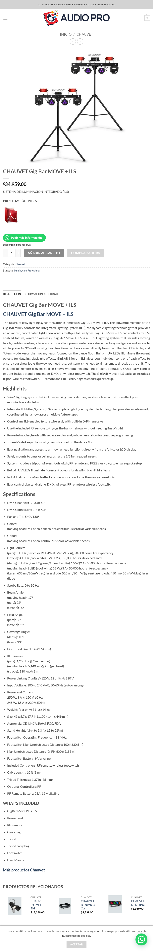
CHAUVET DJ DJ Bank (138, 902)
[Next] (150, 909)
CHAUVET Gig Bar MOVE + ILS (38, 314)
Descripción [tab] (12, 294)
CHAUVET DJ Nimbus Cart (88, 904)
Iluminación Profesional (27, 270)
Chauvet (84, 34)
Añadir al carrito (44, 253)
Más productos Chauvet (24, 869)
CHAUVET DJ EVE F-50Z (37, 904)
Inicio (66, 34)
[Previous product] (80, 41)
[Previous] (3, 909)
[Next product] (73, 41)
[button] (5, 18)
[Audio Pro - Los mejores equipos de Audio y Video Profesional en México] (76, 18)
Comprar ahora (85, 253)
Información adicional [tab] (41, 294)
